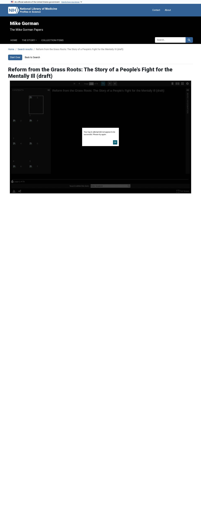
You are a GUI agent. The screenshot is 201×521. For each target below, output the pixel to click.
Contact (156, 10)
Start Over (15, 57)
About (168, 10)
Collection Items (52, 40)
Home (13, 40)
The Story (28, 40)
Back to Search (32, 57)
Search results (25, 49)
